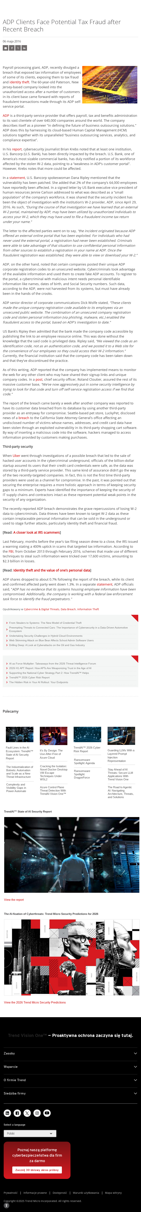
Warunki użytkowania (86, 1192)
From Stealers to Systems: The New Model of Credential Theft (44, 622)
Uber (16, 455)
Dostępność (60, 1192)
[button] (30, 1133)
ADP (6, 115)
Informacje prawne (35, 1192)
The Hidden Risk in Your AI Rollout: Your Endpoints (37, 682)
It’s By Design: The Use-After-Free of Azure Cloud (51, 754)
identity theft (19, 82)
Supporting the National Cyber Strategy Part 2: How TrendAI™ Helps (47, 672)
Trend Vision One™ (27, 1035)
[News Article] (72, 853)
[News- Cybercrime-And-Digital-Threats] (5, 48)
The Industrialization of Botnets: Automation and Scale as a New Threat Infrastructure (19, 771)
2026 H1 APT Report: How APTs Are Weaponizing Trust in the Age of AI (48, 668)
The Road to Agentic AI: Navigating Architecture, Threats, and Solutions (121, 792)
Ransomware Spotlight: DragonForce (82, 774)
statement (17, 177)
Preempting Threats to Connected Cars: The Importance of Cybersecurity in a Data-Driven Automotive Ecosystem (67, 629)
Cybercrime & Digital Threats (41, 609)
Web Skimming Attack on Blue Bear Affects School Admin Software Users (50, 640)
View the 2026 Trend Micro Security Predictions (35, 1001)
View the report (14, 898)
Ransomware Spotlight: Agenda (84, 761)
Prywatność (11, 1192)
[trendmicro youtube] (47, 1113)
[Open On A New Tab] (27, 1113)
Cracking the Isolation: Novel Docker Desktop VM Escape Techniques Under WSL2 (53, 773)
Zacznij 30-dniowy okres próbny (35, 1168)
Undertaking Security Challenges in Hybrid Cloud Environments (44, 635)
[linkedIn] (24, 48)
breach (24, 418)
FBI (10, 551)
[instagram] (37, 1113)
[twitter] (18, 48)
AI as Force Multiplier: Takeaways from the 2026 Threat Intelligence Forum (51, 663)
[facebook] (12, 48)
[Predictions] (72, 956)
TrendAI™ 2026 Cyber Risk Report (29, 677)
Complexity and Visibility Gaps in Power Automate (16, 788)
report (17, 149)
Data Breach (68, 609)
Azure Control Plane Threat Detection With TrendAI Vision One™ (53, 790)
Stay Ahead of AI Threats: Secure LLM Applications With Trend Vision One (120, 774)
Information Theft (88, 609)
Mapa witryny (113, 1192)
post (38, 379)
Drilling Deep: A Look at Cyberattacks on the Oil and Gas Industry (45, 645)
